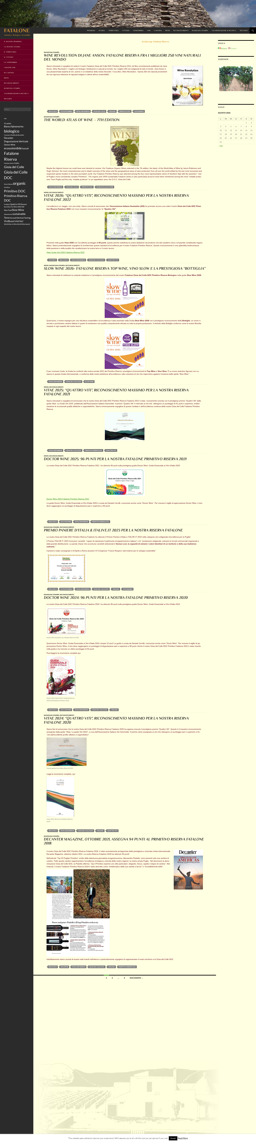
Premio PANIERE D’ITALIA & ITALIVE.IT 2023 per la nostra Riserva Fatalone (113, 530)
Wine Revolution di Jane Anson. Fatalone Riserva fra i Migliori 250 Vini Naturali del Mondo (122, 57)
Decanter (64, 967)
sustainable (139, 111)
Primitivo (7, 187)
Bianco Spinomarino (13, 126)
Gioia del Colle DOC (96, 260)
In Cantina (9, 73)
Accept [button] (173, 1138)
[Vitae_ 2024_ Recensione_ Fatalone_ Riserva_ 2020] (60, 797)
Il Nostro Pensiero (13, 41)
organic (112, 111)
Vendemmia (138, 30)
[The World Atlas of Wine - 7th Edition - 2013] (125, 146)
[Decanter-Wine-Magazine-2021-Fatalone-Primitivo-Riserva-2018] (78, 913)
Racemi (24, 204)
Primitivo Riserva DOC (93, 450)
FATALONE (16, 30)
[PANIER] (67, 568)
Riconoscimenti (181, 30)
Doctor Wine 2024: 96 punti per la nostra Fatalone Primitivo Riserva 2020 (116, 598)
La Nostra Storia (12, 47)
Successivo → (136, 978)
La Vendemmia (10, 62)
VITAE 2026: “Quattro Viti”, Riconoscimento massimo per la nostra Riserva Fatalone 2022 (116, 197)
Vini (149, 30)
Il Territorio (10, 52)
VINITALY (19, 221)
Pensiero (91, 30)
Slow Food (8, 210)
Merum (10, 184)
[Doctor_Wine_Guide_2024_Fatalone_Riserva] (61, 676)
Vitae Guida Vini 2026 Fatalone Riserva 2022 (66, 252)
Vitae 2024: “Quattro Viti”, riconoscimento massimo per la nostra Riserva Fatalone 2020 (116, 720)
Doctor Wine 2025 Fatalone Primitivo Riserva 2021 (68, 499)
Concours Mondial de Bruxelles (14, 135)
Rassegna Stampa (200, 30)
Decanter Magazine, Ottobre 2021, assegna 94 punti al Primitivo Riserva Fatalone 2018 (124, 841)
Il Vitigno (8, 57)
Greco (6, 184)
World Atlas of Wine (104, 187)
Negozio (244, 30)
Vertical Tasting (24, 218)
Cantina (158, 30)
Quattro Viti (113, 260)
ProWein (7, 204)
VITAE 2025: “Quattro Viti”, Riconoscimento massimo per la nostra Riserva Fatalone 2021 (116, 392)
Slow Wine (89, 381)
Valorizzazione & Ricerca (224, 30)
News (167, 30)
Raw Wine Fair (8, 207)
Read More (183, 1138)
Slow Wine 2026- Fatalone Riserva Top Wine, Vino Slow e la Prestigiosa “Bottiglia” (124, 268)
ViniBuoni (9, 221)
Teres (7, 217)
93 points (52, 260)
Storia (102, 30)
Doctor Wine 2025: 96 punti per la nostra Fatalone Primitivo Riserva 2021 (115, 459)
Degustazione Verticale (16, 141)
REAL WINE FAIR (19, 207)
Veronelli (13, 218)
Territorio (113, 30)
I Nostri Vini (9, 67)
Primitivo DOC (125, 111)
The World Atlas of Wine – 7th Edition (81, 120)
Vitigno (126, 30)
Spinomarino (8, 214)
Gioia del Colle (99, 111)
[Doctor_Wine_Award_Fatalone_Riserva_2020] (67, 621)
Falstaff (25, 148)
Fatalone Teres (8, 163)
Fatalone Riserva (83, 111)
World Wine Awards (23, 224)
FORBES (16, 163)
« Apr (221, 146)
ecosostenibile (67, 111)
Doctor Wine (66, 522)
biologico (53, 111)
